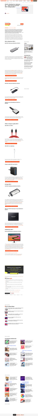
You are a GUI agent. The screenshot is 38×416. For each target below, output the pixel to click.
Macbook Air (18, 294)
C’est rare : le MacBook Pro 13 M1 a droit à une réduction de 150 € (14, 317)
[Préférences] (32, 0)
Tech (23, 2)
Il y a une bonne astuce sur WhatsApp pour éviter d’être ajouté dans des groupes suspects (13, 342)
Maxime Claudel (8, 244)
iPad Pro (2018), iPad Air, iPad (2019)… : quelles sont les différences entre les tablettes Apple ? (15, 314)
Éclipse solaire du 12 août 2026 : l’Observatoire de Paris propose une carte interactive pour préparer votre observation (28, 63)
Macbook (15, 294)
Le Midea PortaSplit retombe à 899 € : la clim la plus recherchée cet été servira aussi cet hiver (13, 364)
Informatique (26, 2)
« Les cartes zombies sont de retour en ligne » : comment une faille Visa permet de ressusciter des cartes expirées (13, 378)
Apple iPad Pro (6, 294)
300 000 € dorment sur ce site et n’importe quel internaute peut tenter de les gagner (13, 394)
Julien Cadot (7, 13)
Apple (11, 278)
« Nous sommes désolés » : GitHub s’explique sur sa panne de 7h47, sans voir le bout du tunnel (29, 364)
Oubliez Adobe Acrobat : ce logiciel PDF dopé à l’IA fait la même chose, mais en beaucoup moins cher (15, 308)
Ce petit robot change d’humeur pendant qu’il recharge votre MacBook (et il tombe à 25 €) (29, 390)
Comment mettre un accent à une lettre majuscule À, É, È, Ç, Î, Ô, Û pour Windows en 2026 (28, 60)
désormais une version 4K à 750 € (13, 252)
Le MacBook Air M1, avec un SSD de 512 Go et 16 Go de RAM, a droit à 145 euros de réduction (15, 323)
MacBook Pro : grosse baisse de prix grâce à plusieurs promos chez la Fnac (15, 311)
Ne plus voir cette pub (7, 22)
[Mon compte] (31, 0)
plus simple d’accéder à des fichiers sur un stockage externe (13, 73)
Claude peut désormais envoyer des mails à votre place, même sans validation (13, 384)
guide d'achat (11, 294)
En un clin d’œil (20, 225)
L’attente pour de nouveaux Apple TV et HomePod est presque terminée (14, 279)
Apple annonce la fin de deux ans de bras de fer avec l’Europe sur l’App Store (28, 385)
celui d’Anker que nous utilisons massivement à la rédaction (14, 179)
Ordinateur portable (31, 2)
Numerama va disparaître (27, 68)
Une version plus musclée (8, 77)
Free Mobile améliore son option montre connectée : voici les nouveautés (29, 342)
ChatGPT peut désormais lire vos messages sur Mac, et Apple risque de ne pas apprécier (29, 359)
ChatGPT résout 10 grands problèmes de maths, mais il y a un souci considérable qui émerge (30, 57)
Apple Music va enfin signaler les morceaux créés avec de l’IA (28, 347)
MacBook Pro (12, 70)
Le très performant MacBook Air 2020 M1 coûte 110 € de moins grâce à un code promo (15, 320)
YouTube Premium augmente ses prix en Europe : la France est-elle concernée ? (13, 359)
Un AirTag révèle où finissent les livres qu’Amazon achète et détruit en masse (28, 400)
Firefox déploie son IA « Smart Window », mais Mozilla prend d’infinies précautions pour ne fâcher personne (29, 378)
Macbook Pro (22, 294)
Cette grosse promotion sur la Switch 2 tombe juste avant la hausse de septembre (13, 389)
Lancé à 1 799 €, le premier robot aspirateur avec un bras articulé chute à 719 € (13, 349)
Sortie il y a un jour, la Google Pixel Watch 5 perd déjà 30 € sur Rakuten (13, 354)
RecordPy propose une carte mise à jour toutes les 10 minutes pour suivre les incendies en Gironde (28, 66)
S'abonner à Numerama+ (13, 273)
